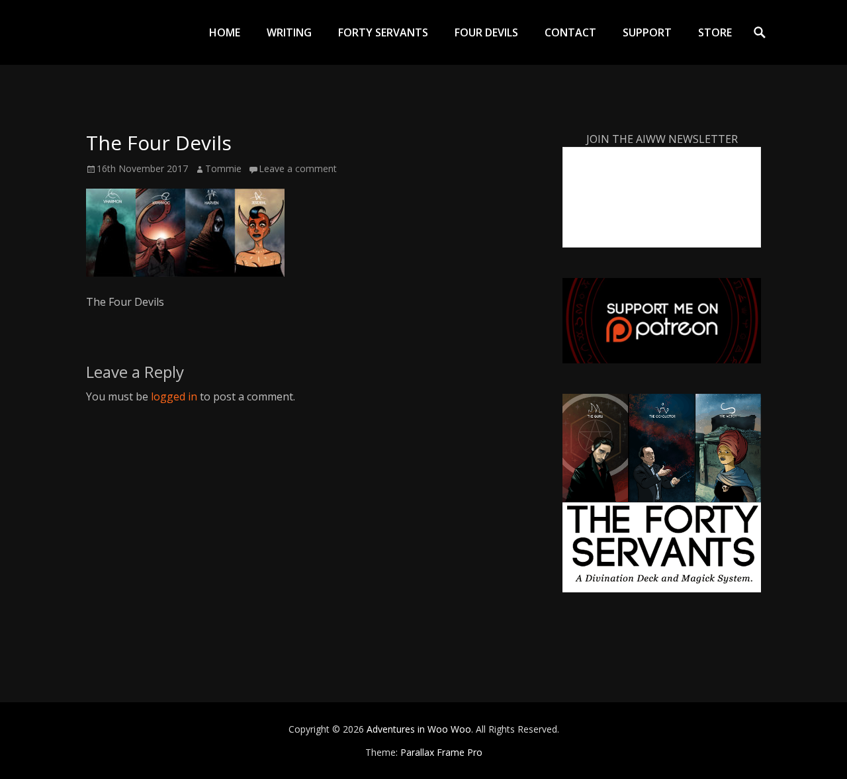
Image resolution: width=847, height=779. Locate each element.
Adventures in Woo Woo (419, 729)
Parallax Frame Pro (441, 752)
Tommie (223, 168)
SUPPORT (647, 32)
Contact (570, 32)
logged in (174, 396)
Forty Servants (383, 32)
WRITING (289, 32)
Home (224, 32)
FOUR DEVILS (486, 32)
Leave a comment (298, 168)
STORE (715, 32)
